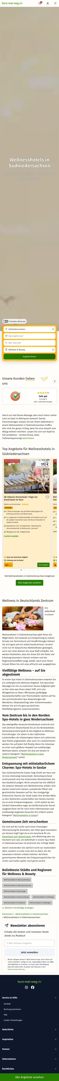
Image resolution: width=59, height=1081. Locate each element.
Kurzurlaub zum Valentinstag (16, 836)
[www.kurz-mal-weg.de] (12, 3)
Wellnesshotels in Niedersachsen (31, 914)
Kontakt (7, 1004)
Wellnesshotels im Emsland (14, 903)
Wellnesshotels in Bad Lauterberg (17, 880)
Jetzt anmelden (29, 952)
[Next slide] (55, 381)
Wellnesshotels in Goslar (25, 815)
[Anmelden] (47, 3)
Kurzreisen (7, 914)
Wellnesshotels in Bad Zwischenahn (17, 885)
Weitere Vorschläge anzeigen (19, 907)
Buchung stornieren (12, 1009)
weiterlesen (28, 438)
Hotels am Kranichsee (13, 504)
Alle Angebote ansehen (29, 582)
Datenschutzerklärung (16, 969)
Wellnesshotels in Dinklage (43, 897)
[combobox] (29, 329)
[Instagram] (26, 988)
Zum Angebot (43, 565)
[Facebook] (33, 988)
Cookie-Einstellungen (13, 1020)
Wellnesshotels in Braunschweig (16, 897)
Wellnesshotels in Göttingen (40, 903)
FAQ (5, 1015)
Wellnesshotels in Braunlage (15, 891)
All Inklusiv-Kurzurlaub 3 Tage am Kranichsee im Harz (20, 498)
